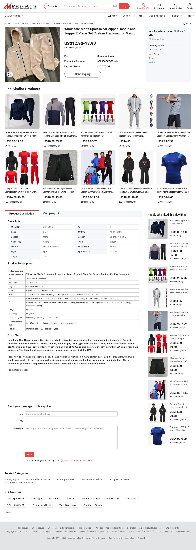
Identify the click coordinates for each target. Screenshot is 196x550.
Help (140, 15)
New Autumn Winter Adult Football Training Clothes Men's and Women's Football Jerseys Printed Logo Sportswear (179, 245)
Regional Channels (134, 528)
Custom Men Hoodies (43, 505)
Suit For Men (113, 498)
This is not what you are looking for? (42, 460)
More (151, 62)
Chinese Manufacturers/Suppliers (61, 528)
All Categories (13, 15)
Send (29, 454)
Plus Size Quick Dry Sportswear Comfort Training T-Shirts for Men (179, 360)
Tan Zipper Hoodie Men (119, 479)
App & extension (157, 15)
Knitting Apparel (12, 479)
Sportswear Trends (93, 505)
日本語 (131, 531)
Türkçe (157, 531)
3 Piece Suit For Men (16, 505)
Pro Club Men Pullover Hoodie (19, 482)
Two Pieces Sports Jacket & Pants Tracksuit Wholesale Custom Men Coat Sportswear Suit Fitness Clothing (179, 222)
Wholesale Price (102, 528)
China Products (38, 528)
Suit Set (70, 498)
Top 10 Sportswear (68, 505)
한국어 (123, 531)
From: (19, 413)
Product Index (151, 528)
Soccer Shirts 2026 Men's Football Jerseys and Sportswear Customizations (179, 268)
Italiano (83, 531)
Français (58, 531)
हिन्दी (139, 531)
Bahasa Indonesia (182, 531)
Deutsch (92, 531)
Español (36, 531)
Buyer (125, 15)
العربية (114, 531)
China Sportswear (15, 498)
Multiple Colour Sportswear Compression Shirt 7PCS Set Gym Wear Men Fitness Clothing (179, 337)
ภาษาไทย (148, 531)
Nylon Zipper (55, 498)
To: (21, 421)
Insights (175, 528)
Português (47, 531)
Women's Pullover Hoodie (38, 479)
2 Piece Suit (130, 498)
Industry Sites (117, 528)
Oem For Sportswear (90, 498)
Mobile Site (164, 528)
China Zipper (36, 498)
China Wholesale (85, 528)
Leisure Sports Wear (65, 479)
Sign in (190, 8)
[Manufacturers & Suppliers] (19, 6)
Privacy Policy (143, 538)
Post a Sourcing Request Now (76, 460)
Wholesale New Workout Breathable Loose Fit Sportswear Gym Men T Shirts (179, 314)
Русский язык (70, 531)
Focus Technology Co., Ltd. (78, 538)
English (26, 531)
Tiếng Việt (168, 531)
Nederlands (104, 531)
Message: (18, 428)
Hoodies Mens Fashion (91, 479)
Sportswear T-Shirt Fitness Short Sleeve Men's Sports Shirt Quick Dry (179, 429)
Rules (191, 15)
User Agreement (115, 538)
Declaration (129, 538)
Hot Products (22, 528)
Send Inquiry (82, 74)
